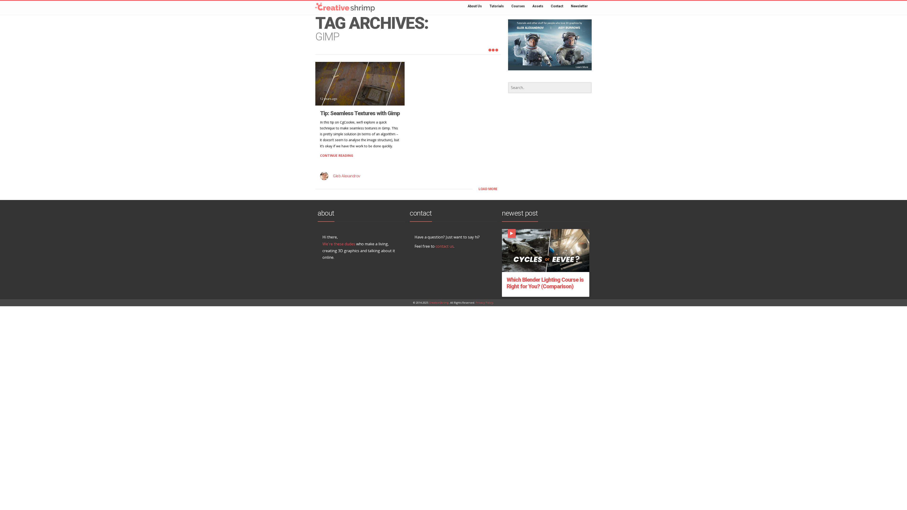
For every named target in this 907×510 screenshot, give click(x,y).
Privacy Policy (484, 302)
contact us (445, 246)
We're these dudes (338, 243)
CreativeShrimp (439, 302)
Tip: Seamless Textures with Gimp (360, 113)
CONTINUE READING (336, 155)
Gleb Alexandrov (346, 175)
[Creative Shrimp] (335, 6)
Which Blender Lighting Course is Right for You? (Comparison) (545, 283)
